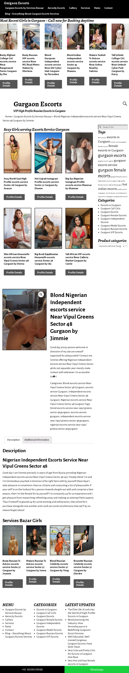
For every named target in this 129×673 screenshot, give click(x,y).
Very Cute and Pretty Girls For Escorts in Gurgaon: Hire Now (81, 653)
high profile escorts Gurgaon (107, 181)
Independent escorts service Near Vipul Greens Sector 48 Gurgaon (70, 395)
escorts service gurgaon (118, 142)
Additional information (36, 439)
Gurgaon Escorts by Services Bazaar (24, 8)
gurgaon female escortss (119, 177)
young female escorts (120, 196)
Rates (97, 8)
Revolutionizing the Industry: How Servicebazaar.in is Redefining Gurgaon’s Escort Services (79, 626)
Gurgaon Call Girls (110, 208)
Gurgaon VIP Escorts (112, 232)
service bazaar (110, 193)
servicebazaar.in (121, 193)
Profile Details (6, 84)
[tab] (13, 439)
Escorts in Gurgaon (111, 205)
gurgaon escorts (112, 155)
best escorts (102, 137)
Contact (108, 8)
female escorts (103, 146)
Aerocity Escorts (56, 8)
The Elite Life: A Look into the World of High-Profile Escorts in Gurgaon (81, 613)
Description (13, 439)
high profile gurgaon (115, 185)
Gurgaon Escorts (38, 104)
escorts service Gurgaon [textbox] (112, 246)
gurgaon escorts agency (106, 161)
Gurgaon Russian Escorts (114, 229)
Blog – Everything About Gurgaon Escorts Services (32, 13)
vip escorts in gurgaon (105, 196)
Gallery (73, 8)
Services (85, 8)
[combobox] (113, 246)
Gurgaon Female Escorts (114, 215)
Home (8, 116)
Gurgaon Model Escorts (113, 225)
